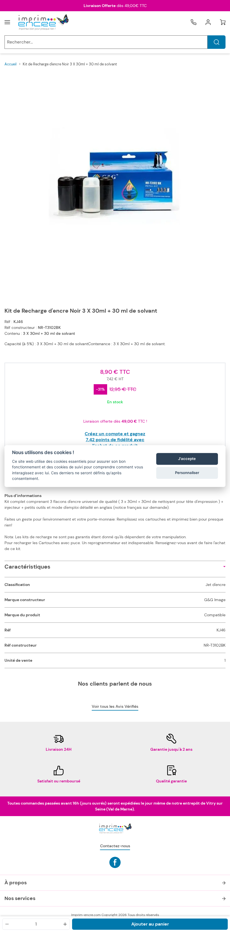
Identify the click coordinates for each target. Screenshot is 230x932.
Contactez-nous (115, 845)
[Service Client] (193, 22)
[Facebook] (115, 862)
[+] (65, 924)
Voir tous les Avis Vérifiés (115, 706)
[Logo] (43, 22)
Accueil (10, 64)
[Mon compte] (208, 22)
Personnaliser (187, 473)
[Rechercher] (217, 42)
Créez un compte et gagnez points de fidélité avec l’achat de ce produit (115, 439)
